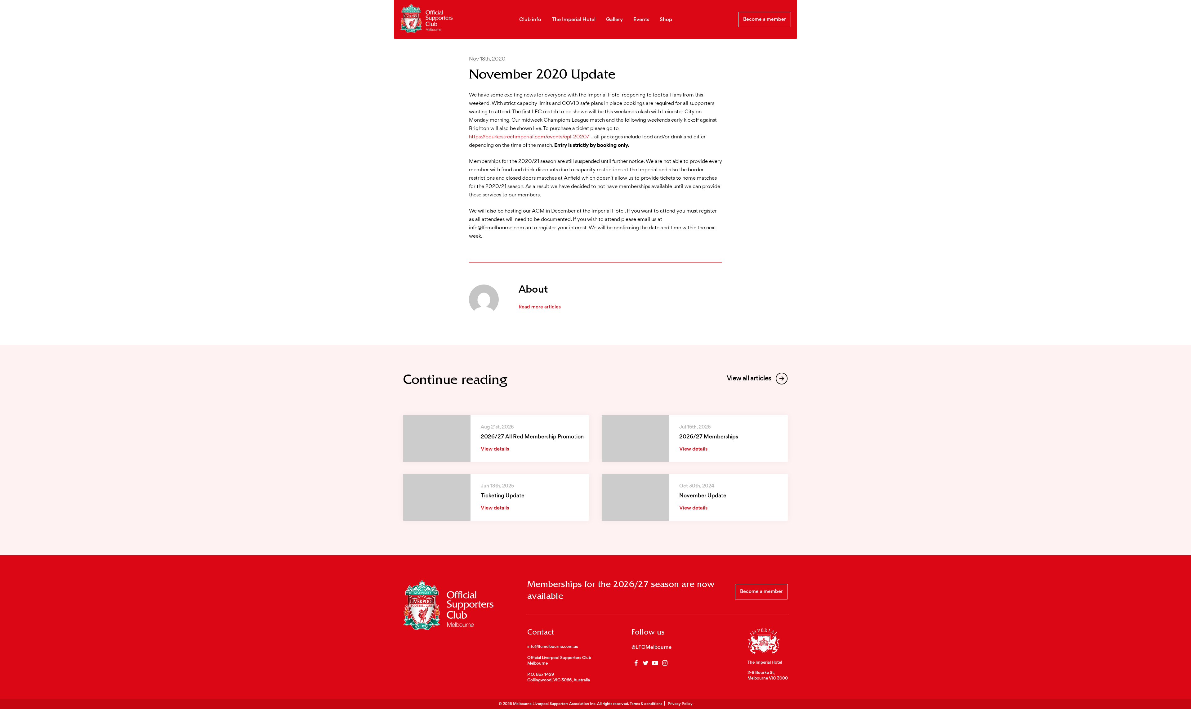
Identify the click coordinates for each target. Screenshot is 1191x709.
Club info (530, 19)
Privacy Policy (680, 704)
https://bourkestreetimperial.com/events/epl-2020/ (529, 137)
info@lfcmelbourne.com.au (552, 647)
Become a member (764, 19)
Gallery (614, 19)
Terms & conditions (646, 704)
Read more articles (540, 307)
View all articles (749, 378)
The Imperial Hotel (574, 19)
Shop (666, 19)
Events (641, 19)
